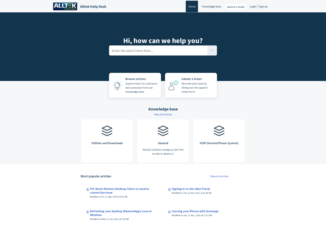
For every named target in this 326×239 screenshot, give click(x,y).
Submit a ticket (236, 6)
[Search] (212, 50)
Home (192, 6)
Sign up (263, 6)
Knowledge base (211, 6)
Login (253, 6)
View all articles (163, 114)
